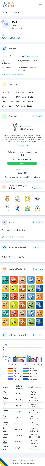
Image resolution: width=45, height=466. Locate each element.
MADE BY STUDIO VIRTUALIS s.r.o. (22, 464)
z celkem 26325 (24, 92)
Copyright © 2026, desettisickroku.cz (23, 461)
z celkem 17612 (24, 97)
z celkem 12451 (24, 101)
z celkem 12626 (24, 106)
